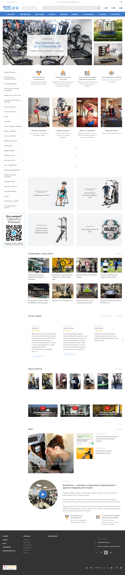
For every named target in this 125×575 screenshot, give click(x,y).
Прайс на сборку (36, 51)
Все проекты (118, 253)
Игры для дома (111, 131)
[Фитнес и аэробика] (87, 112)
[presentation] (27, 341)
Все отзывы (119, 316)
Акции (5, 540)
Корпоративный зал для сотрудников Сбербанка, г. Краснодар (36, 277)
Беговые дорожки (39, 131)
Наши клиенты (27, 545)
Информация (52, 536)
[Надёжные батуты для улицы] (108, 30)
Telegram (101, 552)
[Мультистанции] (63, 112)
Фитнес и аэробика (87, 131)
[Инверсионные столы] (62, 193)
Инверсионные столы (41, 195)
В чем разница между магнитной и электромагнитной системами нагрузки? (107, 439)
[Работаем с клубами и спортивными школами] (107, 411)
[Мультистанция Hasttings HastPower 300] (110, 193)
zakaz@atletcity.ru (103, 542)
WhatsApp (111, 552)
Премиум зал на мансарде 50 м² (62, 300)
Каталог (6, 536)
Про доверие (27, 542)
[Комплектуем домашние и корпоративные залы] (75, 411)
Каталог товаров (20, 51)
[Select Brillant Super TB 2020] (110, 229)
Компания (26, 536)
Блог (4, 543)
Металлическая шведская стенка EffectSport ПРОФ (41, 230)
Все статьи (119, 429)
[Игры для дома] (111, 112)
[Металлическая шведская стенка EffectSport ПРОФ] (62, 229)
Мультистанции (63, 131)
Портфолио (7, 547)
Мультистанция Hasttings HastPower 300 (89, 195)
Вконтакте (97, 552)
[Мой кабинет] (121, 2)
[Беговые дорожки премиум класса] (108, 54)
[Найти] (98, 8)
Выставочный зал (9, 551)
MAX (106, 552)
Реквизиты (26, 550)
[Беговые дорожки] (39, 112)
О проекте (26, 540)
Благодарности (27, 547)
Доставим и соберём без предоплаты (28, 37)
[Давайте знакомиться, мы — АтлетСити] (43, 411)
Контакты (26, 552)
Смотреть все (118, 368)
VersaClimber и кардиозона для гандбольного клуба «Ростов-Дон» (62, 277)
